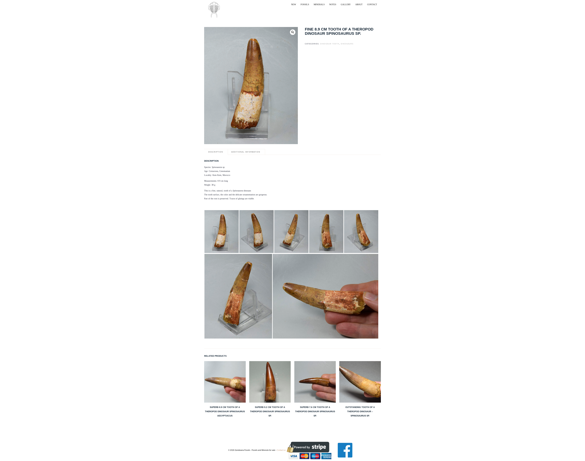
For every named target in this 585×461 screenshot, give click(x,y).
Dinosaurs (347, 44)
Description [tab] (215, 152)
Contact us (281, 450)
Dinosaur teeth (329, 44)
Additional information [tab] (245, 152)
